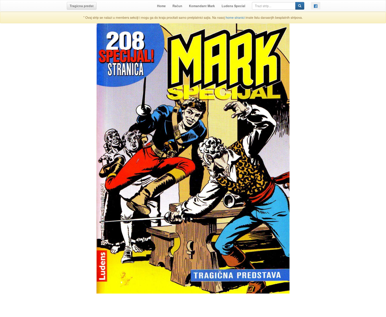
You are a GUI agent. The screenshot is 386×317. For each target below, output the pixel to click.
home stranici (235, 17)
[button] (81, 6)
